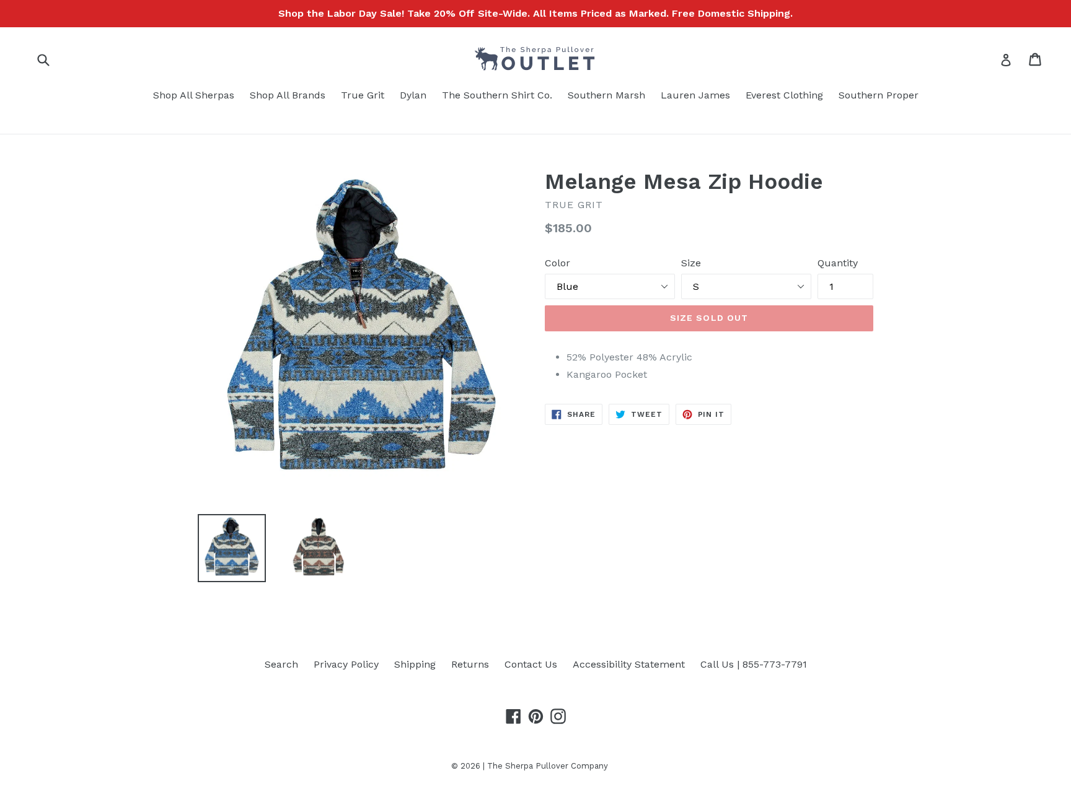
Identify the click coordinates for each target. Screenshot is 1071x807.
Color (557, 263)
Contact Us (531, 664)
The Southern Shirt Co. (497, 95)
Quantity (838, 263)
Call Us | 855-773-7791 (753, 664)
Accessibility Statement (629, 664)
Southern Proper (879, 95)
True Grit (362, 95)
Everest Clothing (784, 95)
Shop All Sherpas (193, 95)
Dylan (413, 95)
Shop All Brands (287, 95)
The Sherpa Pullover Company (547, 765)
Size (691, 263)
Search (281, 664)
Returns (470, 664)
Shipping (415, 664)
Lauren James (695, 95)
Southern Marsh (606, 95)
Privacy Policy (346, 664)
